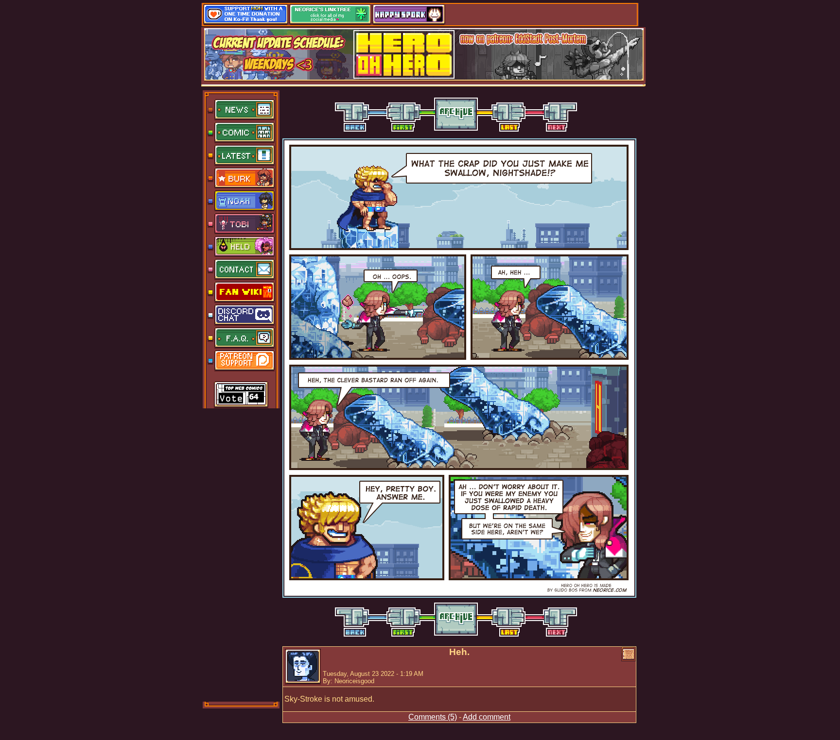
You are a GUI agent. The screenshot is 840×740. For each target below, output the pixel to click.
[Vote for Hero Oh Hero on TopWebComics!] (241, 395)
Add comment (486, 717)
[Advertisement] (241, 554)
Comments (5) (432, 717)
